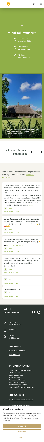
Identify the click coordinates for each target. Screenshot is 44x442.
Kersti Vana (10, 245)
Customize (22, 432)
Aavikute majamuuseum (21, 406)
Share (17, 211)
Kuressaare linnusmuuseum (22, 400)
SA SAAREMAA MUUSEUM (20, 366)
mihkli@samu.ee (24, 49)
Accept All (22, 426)
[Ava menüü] (41, 4)
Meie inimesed (14, 354)
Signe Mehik (19, 245)
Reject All (22, 437)
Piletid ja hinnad (15, 346)
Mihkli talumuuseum (12, 310)
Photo (10, 208)
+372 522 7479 (23, 47)
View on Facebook (9, 211)
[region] (22, 424)
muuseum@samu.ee (16, 375)
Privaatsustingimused (17, 350)
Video (9, 280)
